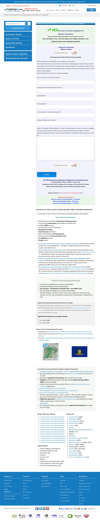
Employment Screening (17, 54)
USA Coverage (26, 498)
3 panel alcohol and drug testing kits (52, 421)
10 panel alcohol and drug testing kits (52, 436)
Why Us (52, 10)
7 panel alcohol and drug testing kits (52, 430)
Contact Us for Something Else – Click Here (65, 203)
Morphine (72, 444)
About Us (25, 483)
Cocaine (71, 425)
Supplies (11, 47)
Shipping (45, 476)
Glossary (81, 492)
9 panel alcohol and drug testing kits (52, 434)
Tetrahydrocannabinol (76, 438)
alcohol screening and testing (78, 269)
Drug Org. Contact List (84, 489)
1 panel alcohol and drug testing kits (52, 417)
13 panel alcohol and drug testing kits (52, 442)
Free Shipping (65, 5)
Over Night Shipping (46, 483)
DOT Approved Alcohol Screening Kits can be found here (58, 390)
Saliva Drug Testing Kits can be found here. (54, 393)
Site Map (81, 503)
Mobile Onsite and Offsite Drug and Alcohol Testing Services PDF (69, 332)
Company (26, 476)
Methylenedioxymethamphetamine (80, 430)
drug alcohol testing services (66, 399)
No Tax (73, 5)
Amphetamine (73, 417)
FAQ (61, 483)
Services (63, 10)
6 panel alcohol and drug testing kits (52, 427)
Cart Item (91, 10)
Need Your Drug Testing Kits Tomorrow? (19, 5)
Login (89, 5)
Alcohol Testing (15, 34)
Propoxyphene (74, 455)
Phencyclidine (73, 453)
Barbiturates (73, 419)
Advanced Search (18, 28)
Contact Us (77, 10)
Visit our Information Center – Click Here (65, 201)
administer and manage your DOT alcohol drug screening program (66, 273)
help (62, 476)
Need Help (62, 480)
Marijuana (72, 436)
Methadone (72, 440)
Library (80, 495)
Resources (83, 476)
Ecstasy (71, 427)
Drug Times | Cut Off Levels (85, 483)
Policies (24, 489)
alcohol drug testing (72, 374)
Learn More (89, 371)
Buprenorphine (74, 423)
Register (94, 5)
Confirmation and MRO (18, 58)
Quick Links (82, 498)
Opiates (71, 449)
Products (58, 10)
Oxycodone (72, 451)
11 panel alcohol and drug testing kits (52, 438)
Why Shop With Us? (27, 480)
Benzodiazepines (74, 421)
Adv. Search (82, 500)
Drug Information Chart (84, 486)
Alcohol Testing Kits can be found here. (53, 388)
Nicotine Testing (15, 43)
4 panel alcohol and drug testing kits (52, 423)
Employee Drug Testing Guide (67, 492)
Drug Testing (13, 39)
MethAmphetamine (75, 442)
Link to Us (25, 495)
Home (47, 10)
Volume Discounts (64, 495)
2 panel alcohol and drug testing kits (52, 419)
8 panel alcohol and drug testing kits (52, 432)
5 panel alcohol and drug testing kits (52, 425)
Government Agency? (65, 500)
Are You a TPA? (64, 498)
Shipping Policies (45, 486)
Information (70, 10)
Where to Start (63, 486)
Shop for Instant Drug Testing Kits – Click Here (65, 199)
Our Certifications (27, 492)
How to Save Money (65, 489)
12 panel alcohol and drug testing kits (52, 440)
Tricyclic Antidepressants (77, 457)
